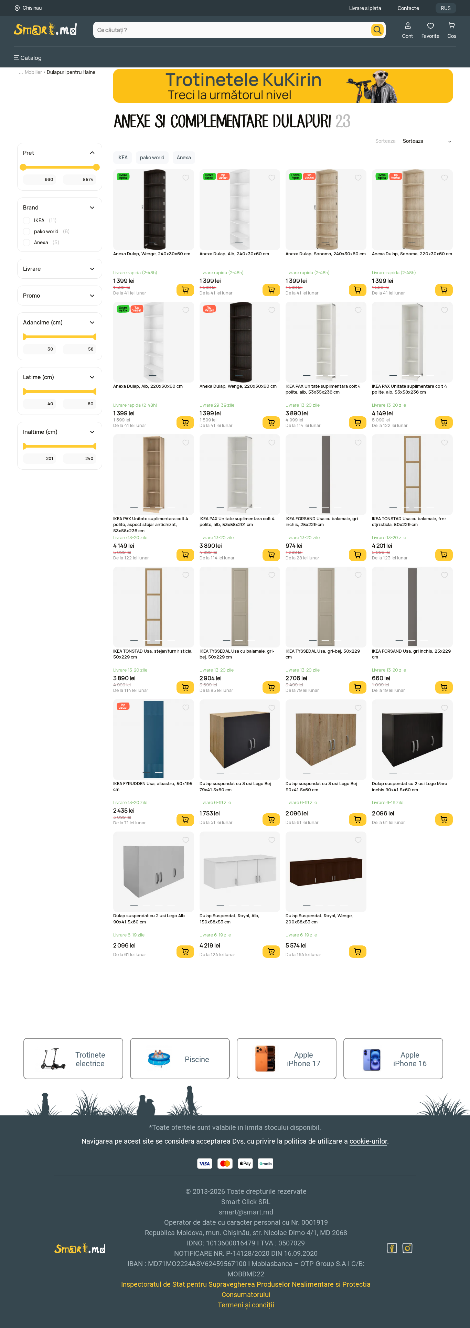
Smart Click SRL (53, 1324)
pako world (52, 231)
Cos (452, 36)
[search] (377, 30)
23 (343, 122)
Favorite (430, 36)
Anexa (47, 242)
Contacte (408, 8)
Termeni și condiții (246, 1305)
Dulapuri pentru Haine (71, 72)
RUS (446, 8)
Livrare (32, 268)
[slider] (23, 167)
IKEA (45, 220)
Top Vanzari (223, 176)
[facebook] (392, 1248)
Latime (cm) (38, 377)
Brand (31, 207)
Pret (28, 153)
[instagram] (407, 1248)
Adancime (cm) (43, 322)
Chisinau (32, 7)
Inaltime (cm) (40, 432)
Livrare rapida (123, 176)
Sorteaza (385, 141)
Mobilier (33, 72)
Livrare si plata (365, 8)
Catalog (31, 58)
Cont (407, 36)
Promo (31, 295)
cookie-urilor (368, 1141)
